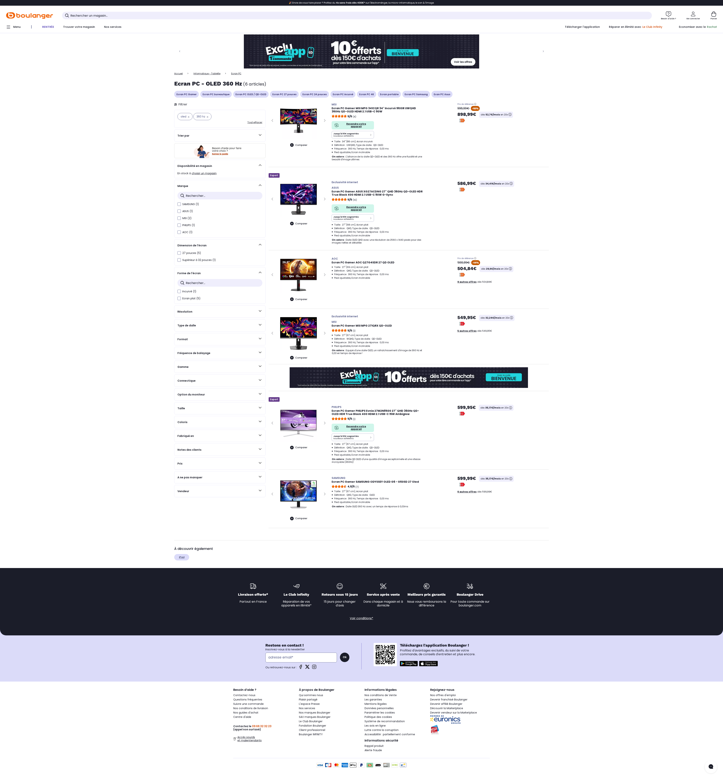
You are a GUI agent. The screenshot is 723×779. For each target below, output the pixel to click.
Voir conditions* (361, 618)
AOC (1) (187, 232)
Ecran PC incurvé (343, 94)
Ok (345, 657)
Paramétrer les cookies (380, 712)
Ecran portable (389, 94)
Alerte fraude (373, 750)
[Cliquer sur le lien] (361, 51)
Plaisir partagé (308, 699)
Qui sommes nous (311, 695)
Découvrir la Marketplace (446, 708)
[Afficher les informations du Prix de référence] (475, 104)
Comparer (301, 145)
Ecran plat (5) (191, 298)
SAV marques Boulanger (314, 717)
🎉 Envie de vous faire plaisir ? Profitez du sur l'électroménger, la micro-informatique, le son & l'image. (361, 3)
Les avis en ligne (375, 726)
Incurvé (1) (189, 291)
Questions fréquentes (247, 699)
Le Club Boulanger (311, 721)
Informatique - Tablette (207, 73)
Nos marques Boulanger (314, 712)
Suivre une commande (248, 704)
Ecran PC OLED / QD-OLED (251, 94)
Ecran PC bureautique (216, 94)
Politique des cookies (378, 717)
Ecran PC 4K (366, 94)
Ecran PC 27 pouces (284, 94)
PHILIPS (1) (188, 225)
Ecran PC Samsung (416, 94)
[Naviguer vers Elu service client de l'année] (460, 729)
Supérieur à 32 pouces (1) (199, 260)
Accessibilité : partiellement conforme (390, 734)
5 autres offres (467, 330)
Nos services (307, 708)
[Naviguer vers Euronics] (460, 719)
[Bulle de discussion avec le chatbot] (711, 766)
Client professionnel (312, 730)
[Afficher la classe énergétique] (462, 120)
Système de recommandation (385, 721)
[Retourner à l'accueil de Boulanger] (29, 15)
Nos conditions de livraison (250, 708)
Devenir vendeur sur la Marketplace (453, 712)
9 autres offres (467, 281)
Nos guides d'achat (245, 712)
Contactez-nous (244, 695)
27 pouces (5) (191, 253)
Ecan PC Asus (442, 94)
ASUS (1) (187, 211)
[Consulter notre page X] (307, 668)
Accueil (178, 73)
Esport (274, 175)
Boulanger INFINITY (311, 734)
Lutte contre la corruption (382, 730)
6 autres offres (467, 491)
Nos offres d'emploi (443, 695)
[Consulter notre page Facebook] (300, 668)
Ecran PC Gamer (186, 94)
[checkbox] (179, 204)
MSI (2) (187, 218)
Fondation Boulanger (312, 726)
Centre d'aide (242, 717)
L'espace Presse (309, 704)
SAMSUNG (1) (190, 204)
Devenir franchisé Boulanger (448, 699)
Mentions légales (376, 704)
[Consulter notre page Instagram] (314, 668)
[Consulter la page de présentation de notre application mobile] (409, 663)
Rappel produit (374, 746)
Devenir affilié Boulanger (446, 704)
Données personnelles (379, 708)
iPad (181, 557)
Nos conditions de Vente (381, 695)
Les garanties (373, 699)
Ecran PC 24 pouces (314, 94)
